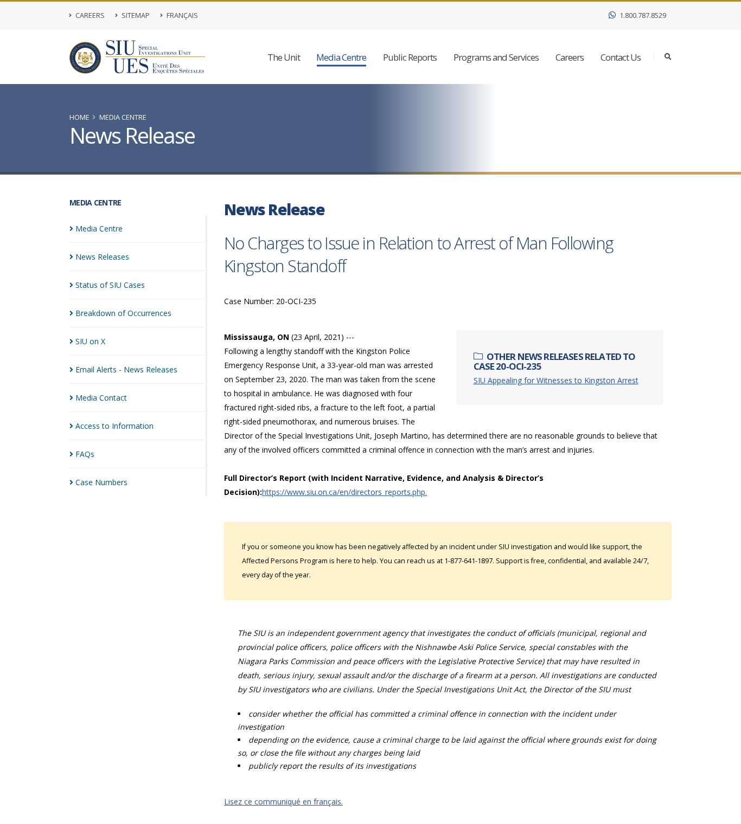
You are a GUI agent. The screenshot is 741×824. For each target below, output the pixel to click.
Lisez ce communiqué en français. (283, 801)
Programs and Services (496, 57)
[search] (668, 57)
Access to (114, 426)
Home (79, 117)
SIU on (90, 341)
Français (181, 15)
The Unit (283, 57)
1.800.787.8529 (642, 15)
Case (101, 482)
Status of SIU (110, 285)
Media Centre (341, 57)
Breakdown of (123, 313)
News (102, 257)
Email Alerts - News (126, 369)
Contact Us (621, 57)
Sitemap (135, 15)
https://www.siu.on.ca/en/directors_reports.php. (344, 492)
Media (99, 228)
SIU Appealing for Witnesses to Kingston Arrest (556, 380)
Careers (89, 15)
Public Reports (410, 57)
